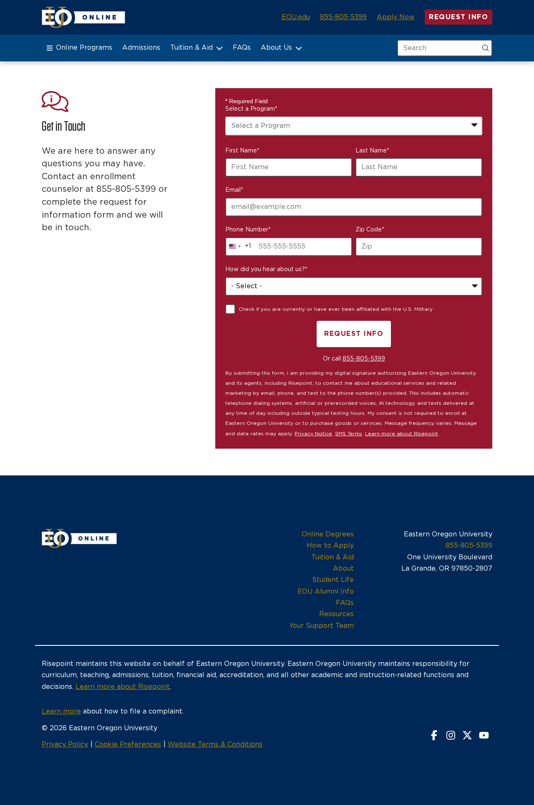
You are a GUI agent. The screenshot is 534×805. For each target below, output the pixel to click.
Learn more (61, 711)
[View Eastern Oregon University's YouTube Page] (484, 736)
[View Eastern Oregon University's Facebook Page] (434, 736)
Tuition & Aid (191, 47)
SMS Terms (348, 433)
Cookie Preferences (128, 744)
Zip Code (369, 230)
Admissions (141, 47)
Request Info (458, 17)
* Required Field (246, 101)
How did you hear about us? (266, 269)
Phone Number (248, 230)
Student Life (333, 579)
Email (234, 190)
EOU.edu (296, 17)
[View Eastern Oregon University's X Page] (467, 736)
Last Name (372, 151)
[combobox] (353, 126)
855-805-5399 (343, 17)
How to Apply (330, 545)
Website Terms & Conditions (215, 744)
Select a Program (251, 109)
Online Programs (84, 47)
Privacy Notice (313, 433)
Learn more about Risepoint (401, 433)
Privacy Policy (65, 744)
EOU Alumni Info (325, 591)
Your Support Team (321, 625)
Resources (336, 614)
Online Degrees (328, 534)
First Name (242, 151)
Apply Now (396, 17)
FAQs (242, 47)
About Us (276, 47)
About (343, 568)
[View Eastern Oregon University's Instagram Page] (451, 736)
